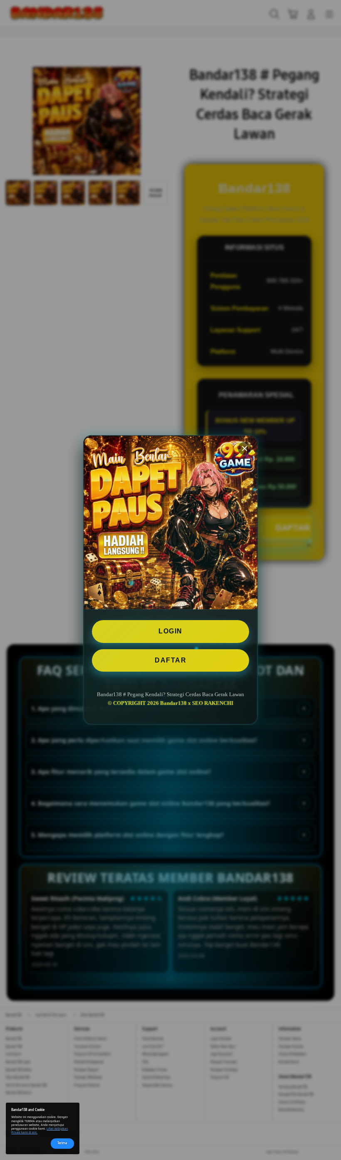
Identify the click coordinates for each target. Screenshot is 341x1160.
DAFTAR (170, 660)
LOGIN (170, 631)
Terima (62, 1143)
